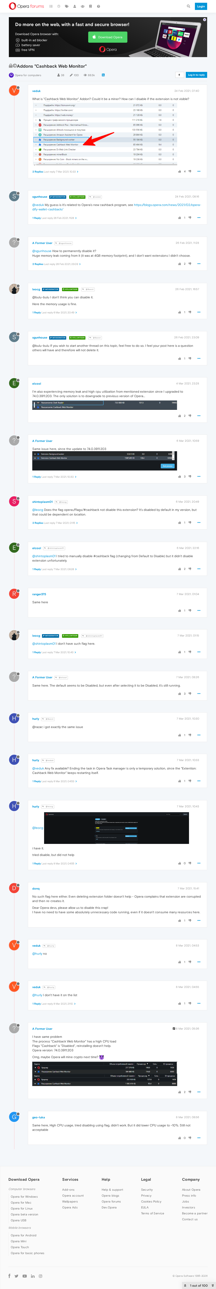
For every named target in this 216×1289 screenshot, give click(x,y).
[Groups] (83, 6)
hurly (35, 718)
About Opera (191, 1189)
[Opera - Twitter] (16, 1275)
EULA (144, 1207)
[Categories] (51, 6)
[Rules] (91, 6)
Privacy (146, 1195)
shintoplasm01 (42, 501)
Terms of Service (152, 1213)
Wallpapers (70, 1201)
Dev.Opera (109, 1207)
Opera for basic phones (28, 1253)
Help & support (112, 1189)
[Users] (75, 6)
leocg (36, 289)
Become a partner (195, 1213)
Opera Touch (20, 1247)
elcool (36, 383)
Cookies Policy (151, 1201)
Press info (189, 1195)
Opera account (73, 1195)
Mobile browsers (19, 1228)
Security (147, 1189)
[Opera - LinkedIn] (33, 1275)
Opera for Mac (21, 1202)
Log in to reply (196, 74)
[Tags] (67, 6)
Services (70, 1179)
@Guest (89, 289)
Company (191, 1179)
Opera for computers (28, 75)
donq (36, 888)
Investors (188, 1207)
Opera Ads (70, 1207)
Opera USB (19, 1220)
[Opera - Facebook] (9, 1275)
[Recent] (59, 6)
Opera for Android (23, 1235)
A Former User (42, 243)
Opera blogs (110, 1195)
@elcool (62, 678)
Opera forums (111, 1201)
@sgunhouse (65, 243)
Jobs (185, 1201)
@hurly (50, 946)
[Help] (98, 6)
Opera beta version (24, 1214)
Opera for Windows (24, 1196)
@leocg (63, 502)
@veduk (96, 197)
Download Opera (110, 37)
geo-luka (38, 1117)
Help (106, 1179)
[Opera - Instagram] (40, 1275)
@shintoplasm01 (55, 548)
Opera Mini (18, 1241)
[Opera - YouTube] (24, 1275)
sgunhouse (39, 196)
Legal (146, 1179)
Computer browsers (21, 1189)
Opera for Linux (22, 1208)
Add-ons (68, 1189)
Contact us (190, 1219)
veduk (36, 91)
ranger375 (39, 594)
